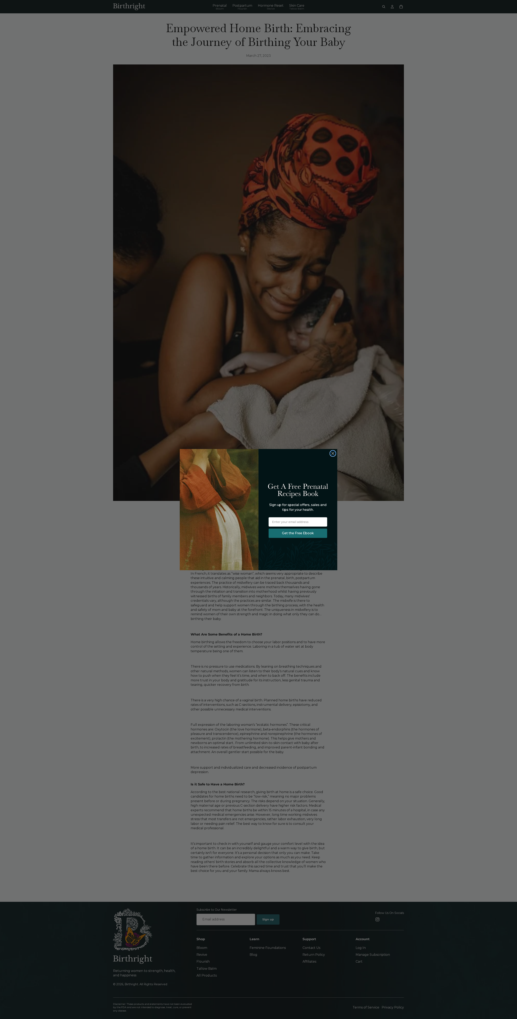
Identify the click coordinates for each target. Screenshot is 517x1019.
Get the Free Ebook (298, 533)
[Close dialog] (333, 453)
